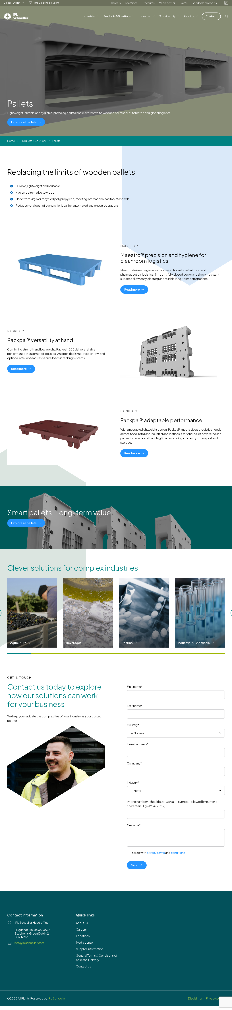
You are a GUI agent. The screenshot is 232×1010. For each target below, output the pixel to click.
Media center (167, 3)
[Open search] (226, 16)
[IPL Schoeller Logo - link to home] (16, 16)
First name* (134, 686)
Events (183, 3)
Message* (133, 825)
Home (11, 140)
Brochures (148, 3)
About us (82, 923)
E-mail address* (137, 744)
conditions (178, 853)
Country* (133, 725)
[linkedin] (226, 3)
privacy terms (156, 853)
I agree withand (158, 853)
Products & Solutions (34, 140)
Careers (116, 3)
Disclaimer (195, 998)
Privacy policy (215, 998)
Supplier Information (89, 949)
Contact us (83, 966)
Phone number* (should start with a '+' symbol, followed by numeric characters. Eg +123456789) (172, 804)
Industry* (133, 782)
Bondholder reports (204, 3)
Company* (134, 763)
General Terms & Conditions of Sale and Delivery (96, 958)
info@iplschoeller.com (46, 3)
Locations (131, 3)
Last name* (134, 706)
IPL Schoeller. (57, 998)
